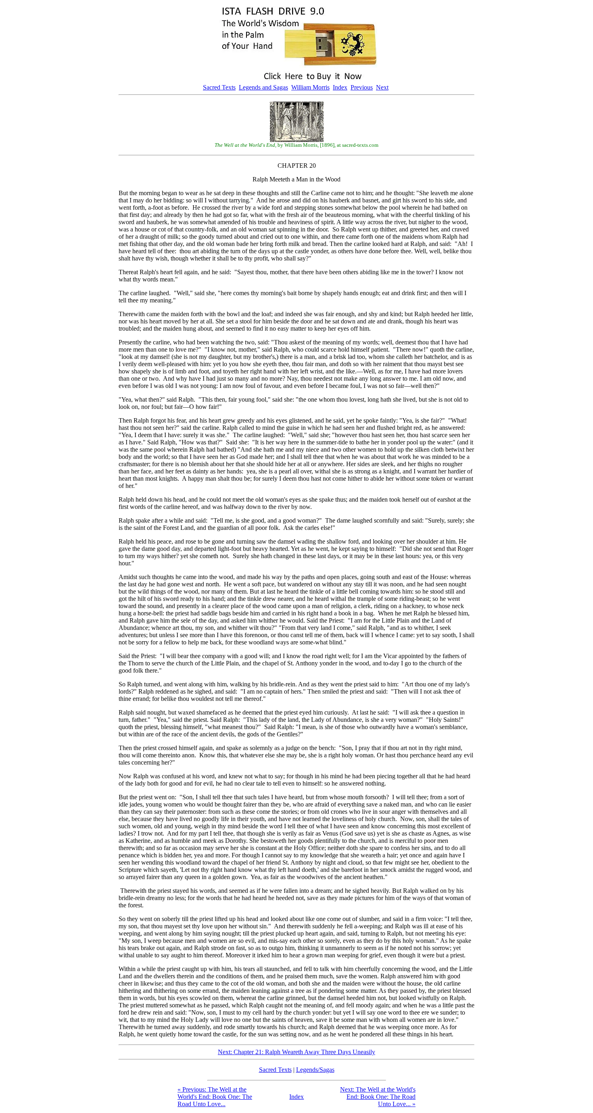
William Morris (310, 87)
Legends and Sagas (263, 87)
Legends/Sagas (315, 1069)
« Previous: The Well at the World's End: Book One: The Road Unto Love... (214, 1096)
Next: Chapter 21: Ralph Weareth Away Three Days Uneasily (296, 1051)
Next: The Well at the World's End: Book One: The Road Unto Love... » (378, 1096)
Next (382, 87)
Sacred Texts (219, 87)
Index (340, 87)
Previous (362, 87)
